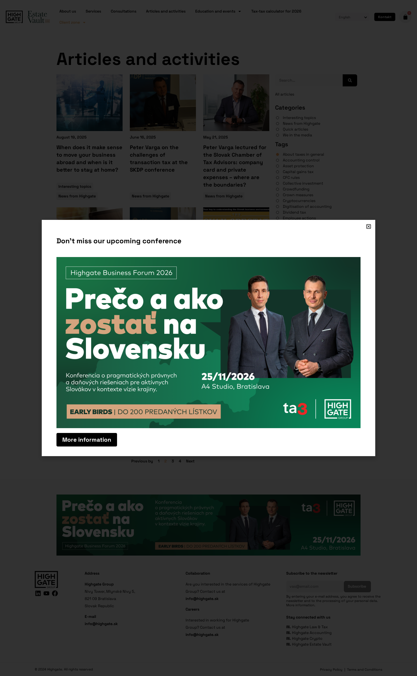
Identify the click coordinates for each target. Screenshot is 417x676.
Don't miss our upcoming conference (118, 240)
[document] (208, 338)
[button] (368, 226)
